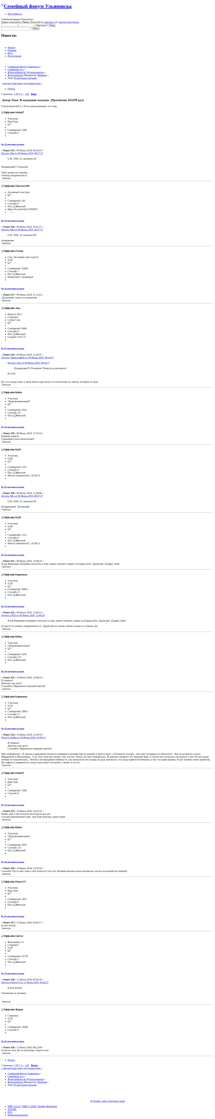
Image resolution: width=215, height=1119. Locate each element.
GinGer (19, 936)
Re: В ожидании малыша (12, 144)
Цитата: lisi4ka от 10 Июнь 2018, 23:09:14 (23, 737)
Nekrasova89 (22, 186)
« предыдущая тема (11, 83)
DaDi (18, 449)
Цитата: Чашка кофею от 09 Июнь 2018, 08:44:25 (27, 357)
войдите (49, 22)
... (24, 94)
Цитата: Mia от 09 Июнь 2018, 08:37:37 (22, 153)
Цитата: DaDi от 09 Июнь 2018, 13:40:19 (23, 615)
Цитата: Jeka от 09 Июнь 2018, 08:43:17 (29, 363)
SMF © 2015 (29, 1106)
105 (27, 94)
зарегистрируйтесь (69, 22)
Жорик (19, 1009)
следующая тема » (32, 83)
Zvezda (19, 251)
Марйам (41, 75)
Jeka (17, 308)
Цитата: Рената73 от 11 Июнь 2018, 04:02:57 (25, 982)
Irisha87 (19, 112)
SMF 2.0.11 (14, 1106)
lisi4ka (18, 392)
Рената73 (20, 881)
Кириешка (21, 574)
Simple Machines (47, 1106)
